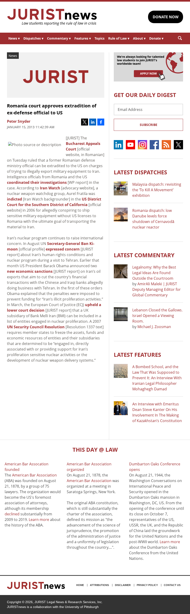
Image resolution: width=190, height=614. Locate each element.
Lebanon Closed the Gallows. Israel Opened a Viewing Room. (157, 315)
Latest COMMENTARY (144, 255)
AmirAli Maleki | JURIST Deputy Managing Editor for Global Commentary (156, 289)
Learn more (39, 519)
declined (12, 514)
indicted (14, 199)
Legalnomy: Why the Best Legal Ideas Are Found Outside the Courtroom (154, 273)
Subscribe (148, 124)
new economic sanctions (30, 271)
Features (82, 38)
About (139, 38)
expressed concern (63, 249)
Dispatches (33, 38)
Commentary (59, 38)
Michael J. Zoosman (154, 326)
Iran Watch (50, 188)
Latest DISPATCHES (140, 172)
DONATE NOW (165, 16)
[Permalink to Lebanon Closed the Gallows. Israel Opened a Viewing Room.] (121, 314)
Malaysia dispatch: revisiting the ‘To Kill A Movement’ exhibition (156, 190)
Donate (156, 38)
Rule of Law (118, 38)
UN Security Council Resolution (36, 326)
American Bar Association (34, 475)
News (14, 38)
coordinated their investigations (37, 182)
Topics (99, 38)
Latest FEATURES (137, 354)
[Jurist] (52, 17)
